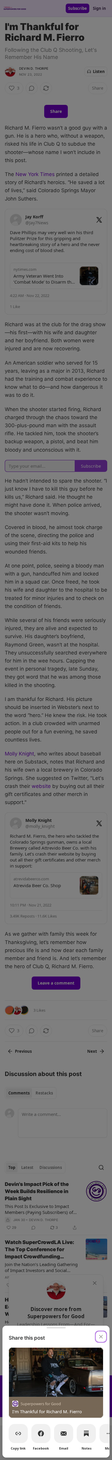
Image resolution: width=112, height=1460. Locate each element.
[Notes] (86, 1433)
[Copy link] (18, 1433)
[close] (101, 1336)
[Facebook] (40, 1433)
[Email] (63, 1433)
